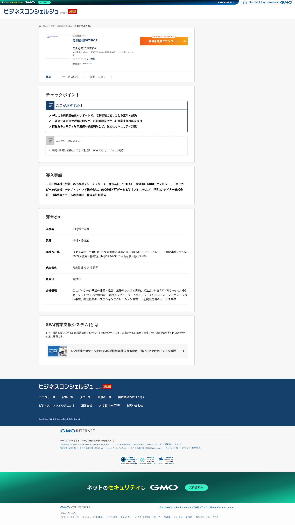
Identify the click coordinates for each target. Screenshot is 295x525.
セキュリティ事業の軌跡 (190, 448)
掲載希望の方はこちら (131, 397)
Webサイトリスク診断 (142, 444)
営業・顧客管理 (58, 26)
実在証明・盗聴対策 (68, 448)
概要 (48, 76)
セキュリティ (126, 517)
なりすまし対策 (172, 448)
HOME (45, 26)
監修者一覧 (104, 397)
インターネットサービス (69, 517)
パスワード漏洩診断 (122, 444)
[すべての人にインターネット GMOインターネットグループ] (271, 2)
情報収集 (167, 517)
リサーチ (156, 517)
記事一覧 (67, 397)
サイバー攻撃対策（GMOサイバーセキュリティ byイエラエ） (103, 448)
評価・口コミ (98, 76)
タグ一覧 (85, 397)
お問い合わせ (135, 405)
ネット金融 (178, 517)
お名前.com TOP (109, 405)
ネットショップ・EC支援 (92, 517)
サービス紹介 (70, 76)
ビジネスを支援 (111, 517)
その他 (215, 517)
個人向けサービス (203, 517)
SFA (70, 26)
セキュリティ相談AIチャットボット (168, 444)
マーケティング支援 (142, 517)
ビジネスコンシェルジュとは (56, 405)
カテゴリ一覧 (47, 397)
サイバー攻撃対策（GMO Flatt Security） (146, 448)
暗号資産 (189, 517)
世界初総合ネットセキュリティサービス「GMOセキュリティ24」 (85, 444)
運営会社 (86, 405)
